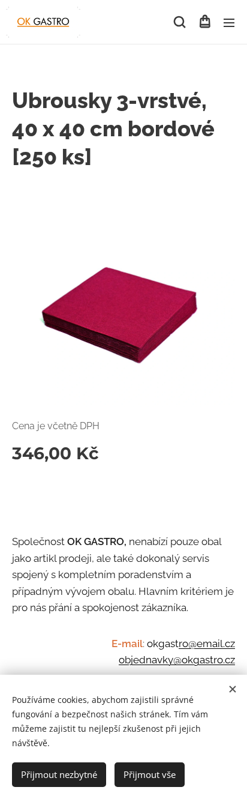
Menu (229, 22)
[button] (179, 22)
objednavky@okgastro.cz (177, 660)
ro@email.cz (207, 644)
